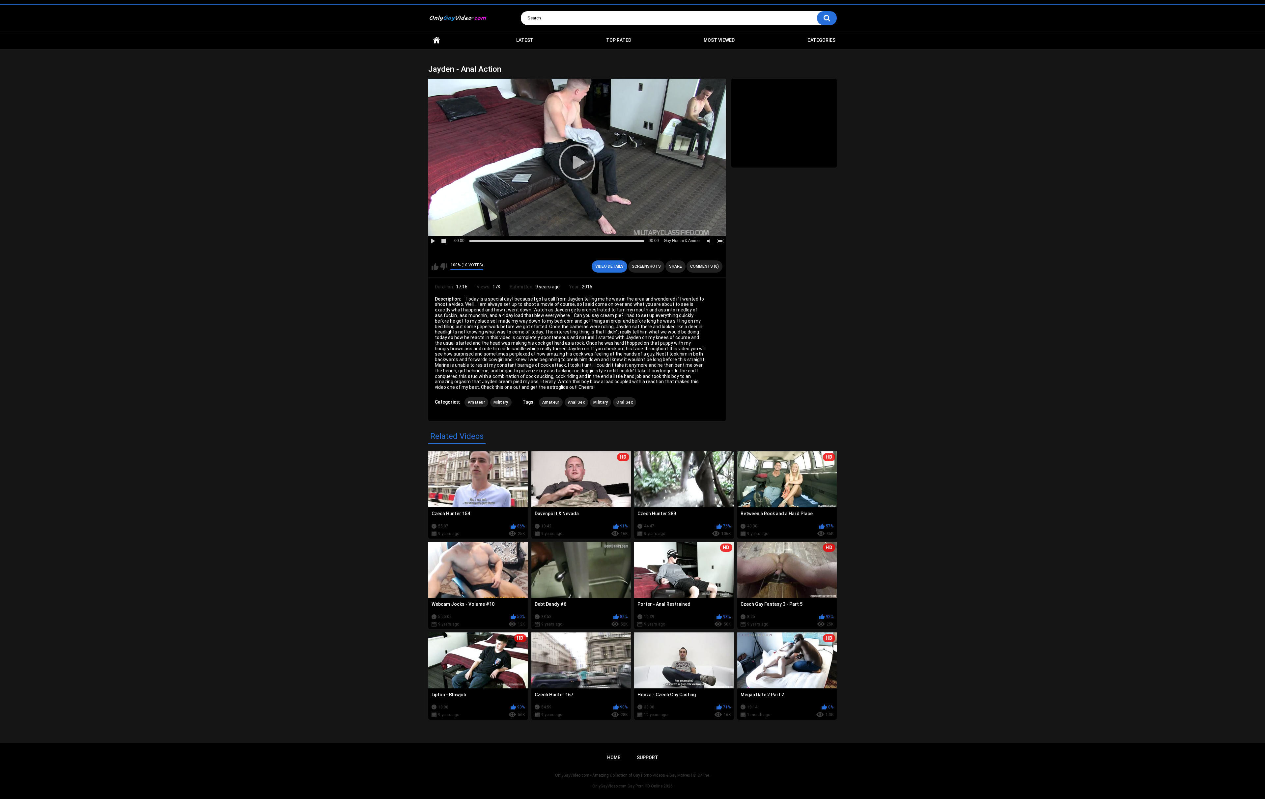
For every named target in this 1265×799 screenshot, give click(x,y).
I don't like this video (443, 266)
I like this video (435, 266)
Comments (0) (704, 266)
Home (436, 40)
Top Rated (618, 40)
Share (675, 266)
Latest (524, 40)
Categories (821, 40)
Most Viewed (719, 40)
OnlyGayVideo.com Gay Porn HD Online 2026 (632, 786)
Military (500, 402)
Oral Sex (624, 402)
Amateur (476, 402)
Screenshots (646, 266)
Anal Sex (576, 402)
